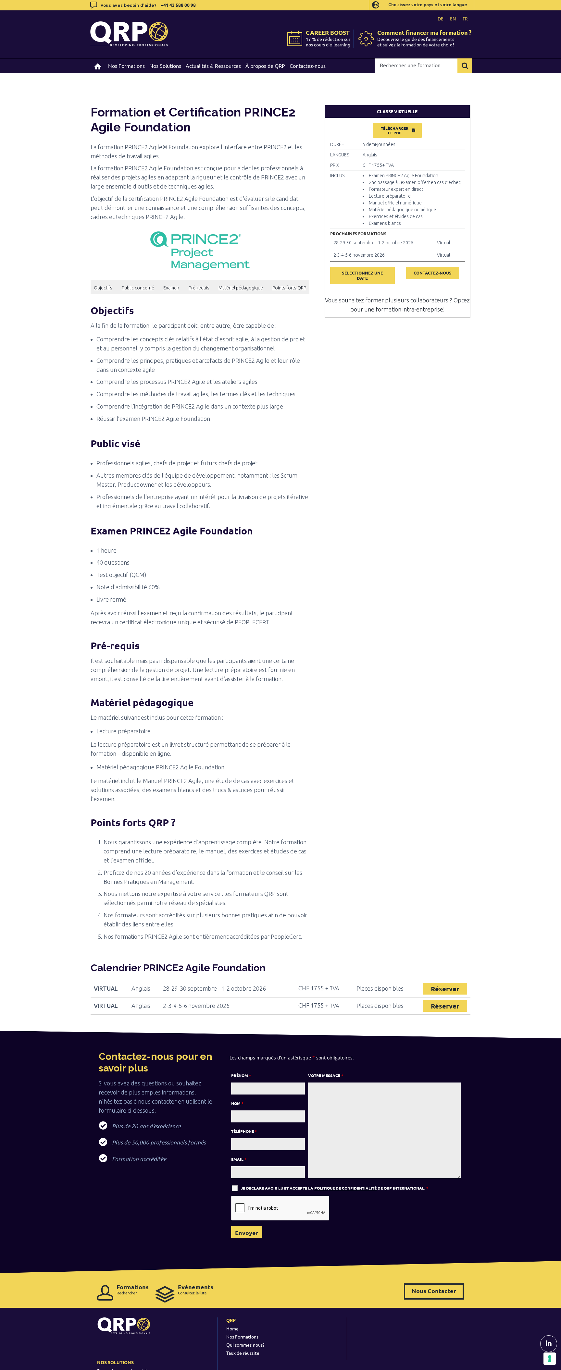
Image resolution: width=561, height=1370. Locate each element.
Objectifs (103, 287)
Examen (171, 287)
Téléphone (244, 1131)
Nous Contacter (434, 1290)
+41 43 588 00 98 (178, 5)
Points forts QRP (289, 287)
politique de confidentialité (345, 1188)
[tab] (397, 111)
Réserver (445, 989)
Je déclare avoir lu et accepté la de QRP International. (334, 1188)
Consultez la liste (195, 1289)
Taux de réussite (242, 1353)
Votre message (325, 1075)
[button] (200, 310)
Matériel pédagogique (240, 287)
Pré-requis (199, 287)
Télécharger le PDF (394, 130)
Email (238, 1159)
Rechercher (133, 1289)
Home (232, 1328)
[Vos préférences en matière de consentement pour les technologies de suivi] (549, 1358)
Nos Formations (242, 1336)
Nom (237, 1103)
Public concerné (138, 287)
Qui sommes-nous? (245, 1345)
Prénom (241, 1075)
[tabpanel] (397, 207)
